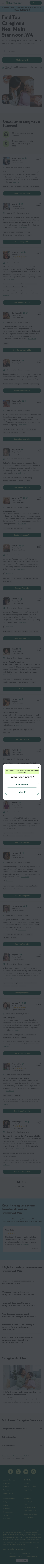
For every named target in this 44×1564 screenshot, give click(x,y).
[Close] (38, 767)
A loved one (22, 784)
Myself (22, 792)
